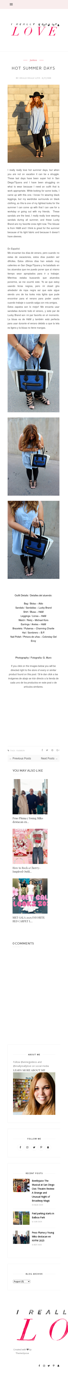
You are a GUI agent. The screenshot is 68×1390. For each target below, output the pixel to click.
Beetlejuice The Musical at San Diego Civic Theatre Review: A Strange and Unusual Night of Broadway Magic (43, 1190)
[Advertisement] (48, 10)
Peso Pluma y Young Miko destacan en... (28, 820)
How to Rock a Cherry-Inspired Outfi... (26, 869)
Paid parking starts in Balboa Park (43, 1215)
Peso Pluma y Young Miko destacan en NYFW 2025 (43, 1236)
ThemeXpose (22, 1353)
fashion (33, 60)
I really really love (30, 78)
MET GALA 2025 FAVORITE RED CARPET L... (29, 919)
